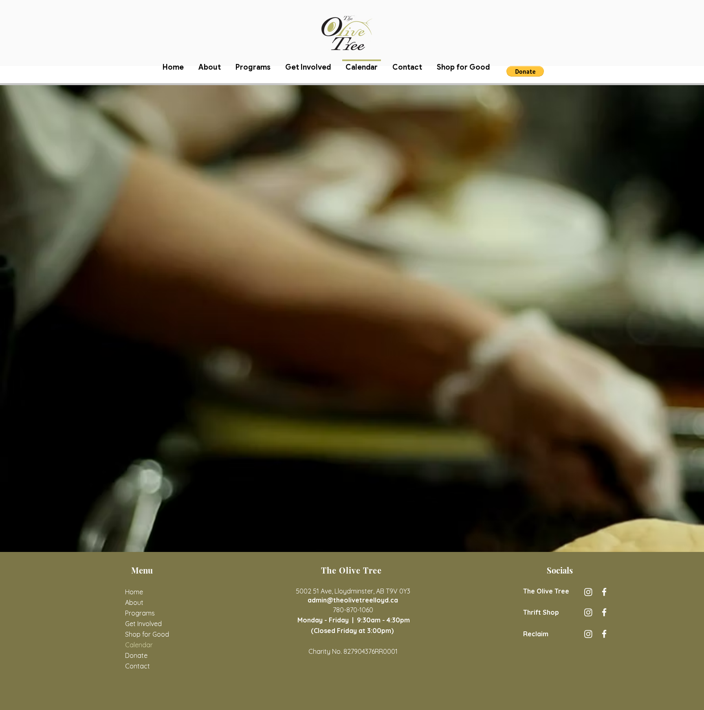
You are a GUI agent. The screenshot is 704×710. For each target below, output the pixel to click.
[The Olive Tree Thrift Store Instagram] (588, 612)
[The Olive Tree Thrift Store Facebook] (604, 612)
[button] (525, 71)
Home (134, 592)
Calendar (139, 645)
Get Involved (143, 624)
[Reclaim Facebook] (604, 634)
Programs (140, 613)
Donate (136, 655)
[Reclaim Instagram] (588, 634)
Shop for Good (146, 634)
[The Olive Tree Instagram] (588, 592)
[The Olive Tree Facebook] (604, 592)
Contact (137, 666)
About (134, 602)
